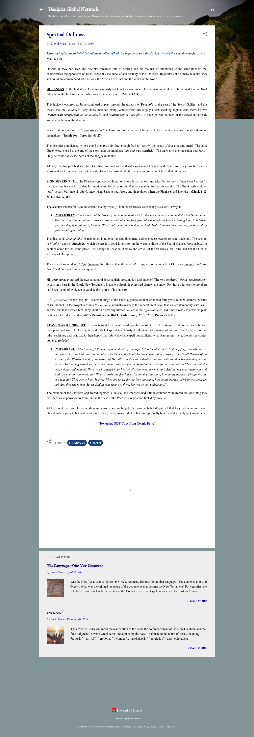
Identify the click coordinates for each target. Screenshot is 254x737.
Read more (197, 600)
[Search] (213, 11)
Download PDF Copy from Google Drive (127, 423)
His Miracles (77, 443)
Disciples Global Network (73, 9)
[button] (205, 34)
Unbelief (95, 443)
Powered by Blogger (129, 710)
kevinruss (135, 718)
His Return (55, 613)
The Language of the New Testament (74, 566)
